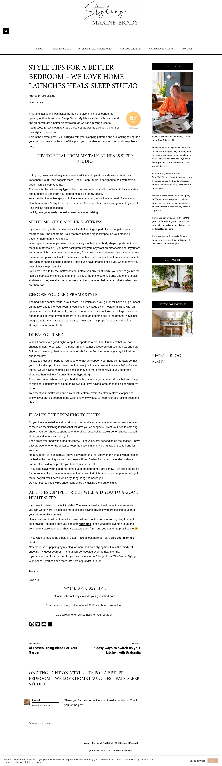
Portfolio (107, 743)
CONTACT (187, 49)
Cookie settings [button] (197, 761)
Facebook (165, 221)
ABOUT (40, 49)
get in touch (180, 240)
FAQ (115, 743)
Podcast (133, 743)
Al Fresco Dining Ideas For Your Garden (53, 648)
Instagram (184, 218)
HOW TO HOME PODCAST (161, 49)
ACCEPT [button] (212, 761)
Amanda (36, 700)
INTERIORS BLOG (62, 49)
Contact (123, 743)
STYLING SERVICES (130, 49)
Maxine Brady (38, 102)
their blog (85, 523)
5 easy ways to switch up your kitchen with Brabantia (117, 648)
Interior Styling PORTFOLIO (95, 49)
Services (96, 743)
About (87, 743)
